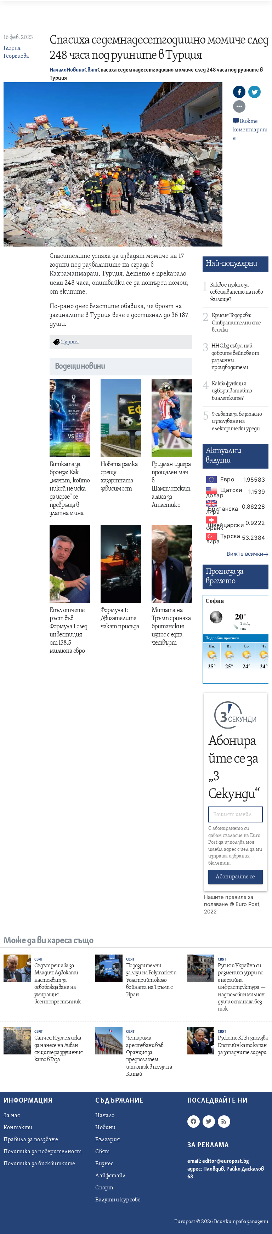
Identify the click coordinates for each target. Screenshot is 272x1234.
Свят (90, 70)
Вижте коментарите (250, 130)
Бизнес (104, 1164)
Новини (75, 70)
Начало (58, 70)
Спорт (104, 1188)
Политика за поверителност (42, 1152)
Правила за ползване (31, 1140)
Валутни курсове (118, 1200)
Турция (70, 342)
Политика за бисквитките (39, 1164)
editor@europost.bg (225, 1161)
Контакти (18, 1128)
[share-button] (239, 92)
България (107, 1140)
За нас (12, 1116)
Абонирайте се (235, 877)
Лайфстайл (110, 1176)
